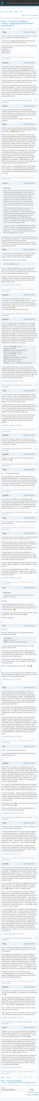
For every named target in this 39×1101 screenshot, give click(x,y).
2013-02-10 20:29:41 (29, 1027)
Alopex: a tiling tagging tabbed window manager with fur (19, 1082)
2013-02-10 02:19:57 (29, 587)
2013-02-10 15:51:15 (29, 625)
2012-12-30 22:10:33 (29, 435)
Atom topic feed (33, 1092)
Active (28, 15)
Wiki (15, 3)
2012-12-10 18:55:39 (29, 63)
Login (21, 11)
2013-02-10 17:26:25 (29, 763)
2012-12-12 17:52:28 (29, 295)
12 (31, 29)
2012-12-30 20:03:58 (29, 319)
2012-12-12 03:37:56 (29, 183)
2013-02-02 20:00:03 (29, 518)
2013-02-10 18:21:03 (29, 864)
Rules (6, 11)
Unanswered (34, 15)
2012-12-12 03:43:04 (29, 249)
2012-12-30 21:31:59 (29, 390)
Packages (10, 3)
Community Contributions (18, 21)
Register (16, 11)
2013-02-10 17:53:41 (29, 823)
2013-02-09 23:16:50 (29, 533)
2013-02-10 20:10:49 (29, 944)
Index (2, 11)
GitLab (20, 3)
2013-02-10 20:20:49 (29, 987)
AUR (30, 3)
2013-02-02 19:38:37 (29, 469)
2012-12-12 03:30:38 (29, 124)
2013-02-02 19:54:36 (29, 495)
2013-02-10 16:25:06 (29, 687)
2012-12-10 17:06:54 (29, 32)
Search (11, 11)
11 (27, 29)
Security (25, 3)
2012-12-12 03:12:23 (29, 106)
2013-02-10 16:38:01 (29, 746)
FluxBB (35, 1095)
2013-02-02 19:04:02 (29, 454)
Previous (8, 29)
